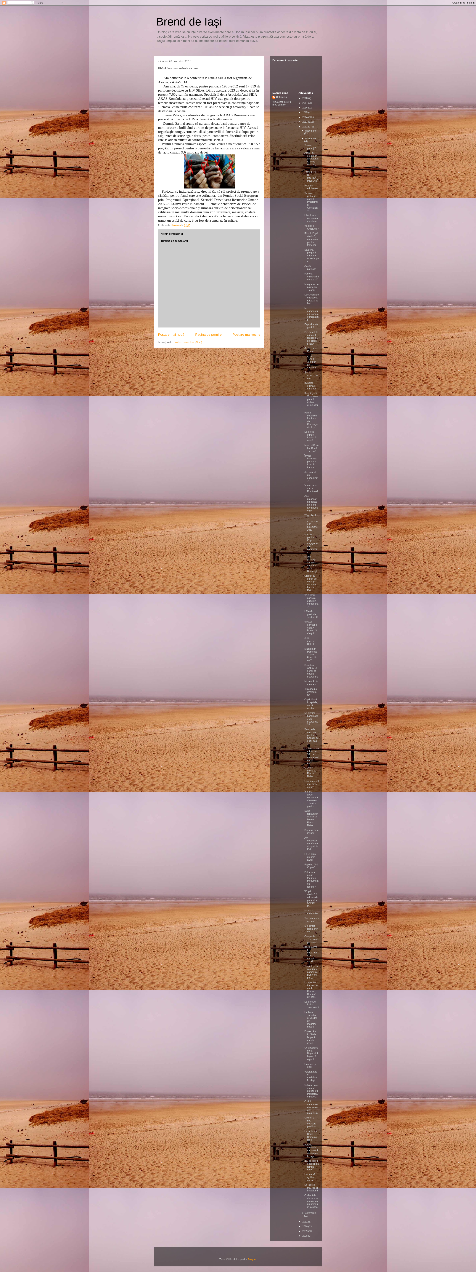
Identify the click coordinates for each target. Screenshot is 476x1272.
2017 (305, 103)
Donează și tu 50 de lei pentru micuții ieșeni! (310, 1037)
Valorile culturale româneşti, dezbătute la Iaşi (311, 1150)
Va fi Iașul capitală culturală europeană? (311, 601)
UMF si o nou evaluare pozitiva (310, 1122)
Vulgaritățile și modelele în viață (310, 1076)
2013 (305, 121)
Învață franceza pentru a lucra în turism (310, 461)
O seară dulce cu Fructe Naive (310, 772)
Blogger (252, 1259)
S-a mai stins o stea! (311, 920)
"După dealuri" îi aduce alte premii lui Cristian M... (311, 898)
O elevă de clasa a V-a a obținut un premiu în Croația (311, 1201)
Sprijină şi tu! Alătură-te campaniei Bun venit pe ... (311, 972)
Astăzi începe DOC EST (311, 641)
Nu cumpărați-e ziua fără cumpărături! (311, 314)
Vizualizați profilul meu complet (281, 103)
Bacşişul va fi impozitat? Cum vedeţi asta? (311, 954)
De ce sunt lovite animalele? (311, 1004)
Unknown (281, 97)
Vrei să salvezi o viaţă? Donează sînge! (310, 628)
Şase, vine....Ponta (311, 375)
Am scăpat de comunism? (311, 476)
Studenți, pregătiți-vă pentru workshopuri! (311, 255)
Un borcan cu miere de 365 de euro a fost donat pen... (311, 755)
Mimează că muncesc (311, 683)
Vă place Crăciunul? (311, 227)
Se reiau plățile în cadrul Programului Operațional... (311, 202)
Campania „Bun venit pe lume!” (311, 939)
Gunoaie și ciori (310, 1065)
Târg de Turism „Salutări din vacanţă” (310, 362)
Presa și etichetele (311, 187)
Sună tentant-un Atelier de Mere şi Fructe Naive (311, 818)
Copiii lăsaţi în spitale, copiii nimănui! (311, 704)
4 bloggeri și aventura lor (310, 692)
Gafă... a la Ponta (310, 350)
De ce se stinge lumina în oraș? (310, 436)
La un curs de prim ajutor (310, 857)
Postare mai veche (246, 334)
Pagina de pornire (208, 334)
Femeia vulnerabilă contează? (311, 276)
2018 (305, 98)
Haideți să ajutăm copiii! (309, 1177)
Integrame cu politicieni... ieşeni (311, 287)
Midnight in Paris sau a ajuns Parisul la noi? (310, 654)
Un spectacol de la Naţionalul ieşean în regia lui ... (311, 1053)
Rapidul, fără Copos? (311, 866)
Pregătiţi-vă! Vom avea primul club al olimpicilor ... (311, 400)
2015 (305, 112)
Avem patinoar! (310, 267)
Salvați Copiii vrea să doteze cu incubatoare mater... (311, 1091)
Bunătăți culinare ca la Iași (310, 385)
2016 (305, 107)
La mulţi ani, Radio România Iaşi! (311, 1135)
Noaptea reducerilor (311, 912)
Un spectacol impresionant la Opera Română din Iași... (311, 989)
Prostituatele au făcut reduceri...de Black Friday (311, 338)
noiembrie (310, 138)
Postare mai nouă (171, 334)
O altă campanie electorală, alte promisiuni (311, 1107)
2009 (305, 1231)
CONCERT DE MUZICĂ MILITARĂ (311, 176)
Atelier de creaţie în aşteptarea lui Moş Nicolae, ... (311, 160)
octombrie (310, 1213)
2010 (305, 1226)
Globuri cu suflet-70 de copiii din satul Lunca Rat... (310, 583)
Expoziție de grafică (311, 326)
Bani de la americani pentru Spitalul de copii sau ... (311, 736)
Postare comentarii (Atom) (188, 342)
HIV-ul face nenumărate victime (311, 218)
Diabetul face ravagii (311, 832)
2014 (305, 117)
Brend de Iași (189, 21)
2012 (305, 126)
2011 (305, 1221)
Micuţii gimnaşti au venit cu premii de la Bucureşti (310, 564)
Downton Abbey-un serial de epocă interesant (311, 671)
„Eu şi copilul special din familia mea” (311, 1165)
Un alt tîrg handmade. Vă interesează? (311, 719)
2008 (305, 1235)
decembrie (310, 130)
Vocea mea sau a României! (311, 488)
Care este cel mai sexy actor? (311, 784)
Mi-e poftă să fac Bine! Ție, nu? (311, 448)
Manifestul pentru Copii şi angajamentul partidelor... (311, 543)
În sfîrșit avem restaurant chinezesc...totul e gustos (311, 799)
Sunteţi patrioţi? (310, 147)
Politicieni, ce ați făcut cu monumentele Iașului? (311, 879)
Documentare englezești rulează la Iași (311, 299)
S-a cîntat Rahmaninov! (311, 928)
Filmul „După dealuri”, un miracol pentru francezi (311, 239)
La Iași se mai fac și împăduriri (311, 1187)
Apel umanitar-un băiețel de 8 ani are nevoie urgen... (311, 503)
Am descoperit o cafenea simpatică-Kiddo (311, 843)
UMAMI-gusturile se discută (311, 614)
